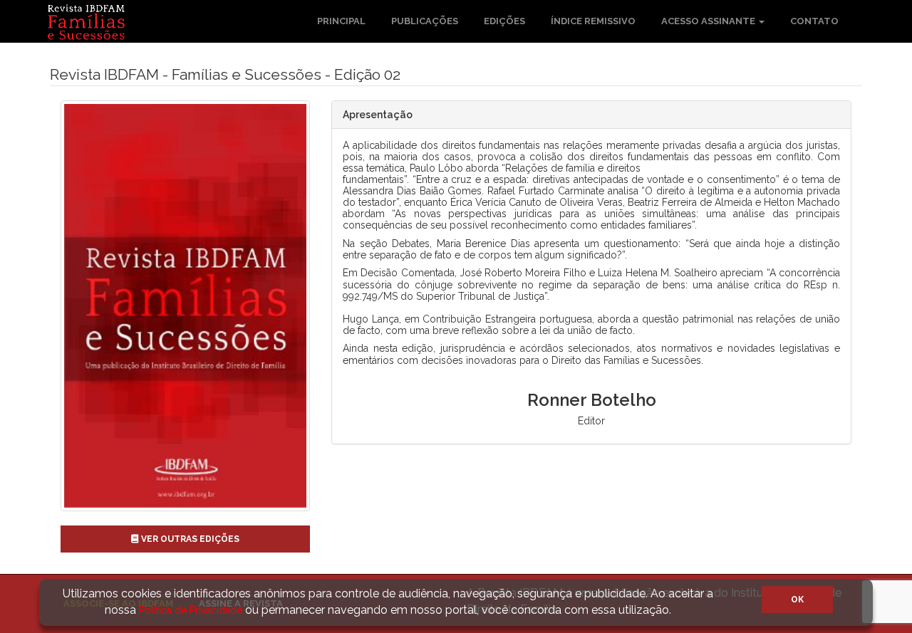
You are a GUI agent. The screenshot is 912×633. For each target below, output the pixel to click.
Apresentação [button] (378, 114)
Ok (797, 600)
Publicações (424, 21)
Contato (814, 21)
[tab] (591, 114)
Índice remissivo (593, 21)
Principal (341, 21)
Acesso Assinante (709, 21)
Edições (504, 21)
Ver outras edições (189, 539)
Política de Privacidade (190, 610)
